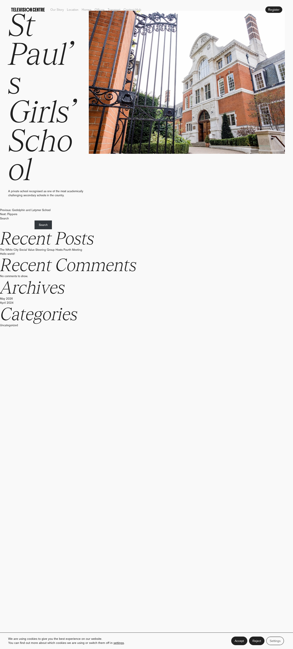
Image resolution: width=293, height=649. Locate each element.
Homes (86, 10)
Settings (275, 641)
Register (273, 10)
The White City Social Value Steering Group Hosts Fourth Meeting (41, 250)
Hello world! (7, 254)
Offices (99, 10)
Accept (239, 641)
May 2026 (6, 298)
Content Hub (132, 10)
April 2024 (7, 303)
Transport (114, 10)
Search (4, 218)
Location (73, 10)
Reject (256, 641)
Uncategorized (9, 325)
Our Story (57, 10)
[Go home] (28, 10)
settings (118, 642)
